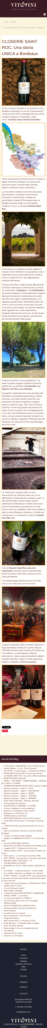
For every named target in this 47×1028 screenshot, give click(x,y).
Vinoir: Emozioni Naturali (13, 926)
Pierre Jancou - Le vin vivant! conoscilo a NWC (22, 856)
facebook (23, 987)
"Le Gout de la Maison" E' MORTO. (18, 898)
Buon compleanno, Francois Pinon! (17, 916)
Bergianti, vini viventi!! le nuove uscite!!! (19, 811)
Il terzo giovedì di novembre (15, 803)
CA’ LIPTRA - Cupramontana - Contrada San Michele (24, 771)
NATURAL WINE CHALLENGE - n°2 (18, 861)
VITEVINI (6, 650)
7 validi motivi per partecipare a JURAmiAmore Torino (25, 883)
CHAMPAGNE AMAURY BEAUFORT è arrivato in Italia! (25, 786)
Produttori (23, 958)
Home (6, 22)
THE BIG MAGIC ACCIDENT (15, 863)
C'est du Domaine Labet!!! (14, 888)
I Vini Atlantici (9, 931)
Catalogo (23, 961)
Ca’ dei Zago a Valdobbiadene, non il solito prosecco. (25, 766)
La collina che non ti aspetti (14, 913)
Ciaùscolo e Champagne (13, 936)
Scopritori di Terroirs (23, 964)
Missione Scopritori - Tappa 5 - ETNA (18, 788)
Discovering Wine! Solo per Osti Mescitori (20, 908)
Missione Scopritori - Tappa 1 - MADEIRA (20, 798)
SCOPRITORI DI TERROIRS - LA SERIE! (20, 806)
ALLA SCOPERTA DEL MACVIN (16, 843)
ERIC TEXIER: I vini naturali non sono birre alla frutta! (25, 858)
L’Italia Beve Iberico (11, 918)
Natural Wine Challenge (13, 891)
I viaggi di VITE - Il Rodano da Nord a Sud (20, 848)
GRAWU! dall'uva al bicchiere (15, 816)
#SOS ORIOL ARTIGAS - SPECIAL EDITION (21, 801)
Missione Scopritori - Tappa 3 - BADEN (19, 793)
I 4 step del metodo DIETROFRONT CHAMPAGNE (24, 893)
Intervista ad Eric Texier (13, 933)
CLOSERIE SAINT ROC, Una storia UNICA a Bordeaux (25, 776)
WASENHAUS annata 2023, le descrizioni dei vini (23, 773)
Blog (23, 967)
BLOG (13, 22)
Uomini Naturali (10, 911)
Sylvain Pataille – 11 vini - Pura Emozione (20, 768)
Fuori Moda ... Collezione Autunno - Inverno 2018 (23, 871)
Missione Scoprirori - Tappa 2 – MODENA (20, 796)
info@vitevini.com (23, 1012)
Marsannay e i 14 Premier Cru (16, 813)
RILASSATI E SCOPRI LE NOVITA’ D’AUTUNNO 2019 (25, 846)
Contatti (23, 969)
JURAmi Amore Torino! (13, 886)
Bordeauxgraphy (29, 662)
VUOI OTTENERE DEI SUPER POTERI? (20, 906)
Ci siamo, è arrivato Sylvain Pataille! (18, 836)
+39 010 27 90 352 (24, 1007)
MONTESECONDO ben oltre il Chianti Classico (22, 818)
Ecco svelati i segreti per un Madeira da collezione (23, 873)
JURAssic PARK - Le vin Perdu (16, 896)
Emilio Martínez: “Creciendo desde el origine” (21, 923)
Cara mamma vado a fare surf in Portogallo (21, 901)
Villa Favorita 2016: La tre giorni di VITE (19, 921)
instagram (23, 982)
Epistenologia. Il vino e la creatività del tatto (21, 928)
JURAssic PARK (10, 903)
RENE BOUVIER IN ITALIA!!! (15, 778)
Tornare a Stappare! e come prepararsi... (20, 808)
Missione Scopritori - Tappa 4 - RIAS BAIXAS (21, 791)
